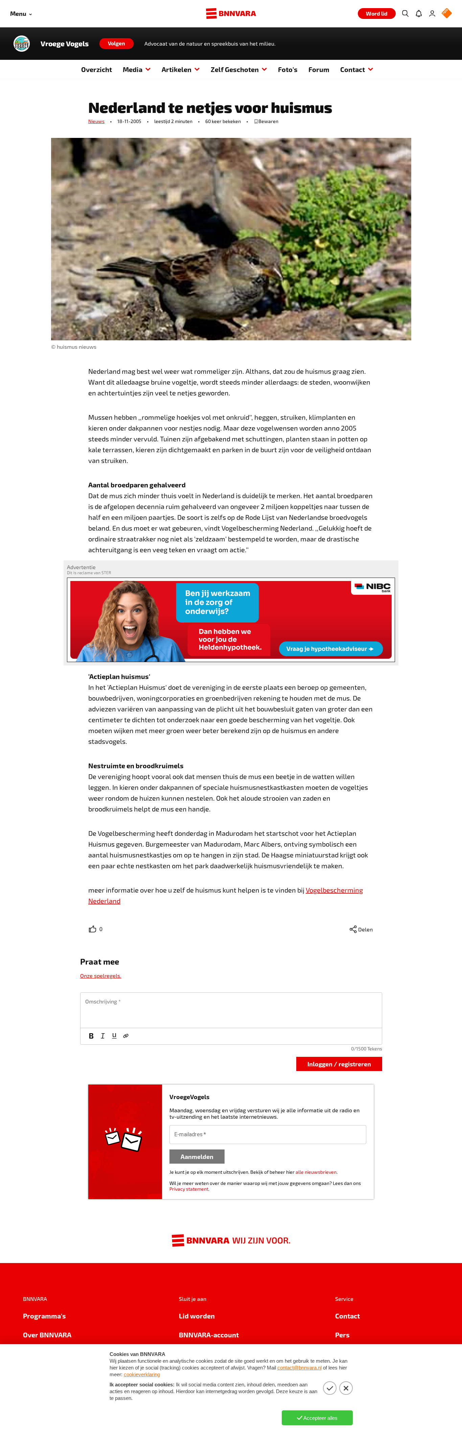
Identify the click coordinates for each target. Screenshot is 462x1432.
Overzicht (96, 69)
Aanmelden (197, 1156)
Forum (318, 69)
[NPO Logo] (447, 13)
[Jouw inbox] (419, 13)
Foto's (288, 69)
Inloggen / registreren (339, 1063)
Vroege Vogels (65, 44)
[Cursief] (102, 1036)
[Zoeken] (405, 13)
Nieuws (96, 121)
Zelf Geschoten (235, 69)
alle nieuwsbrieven (316, 1172)
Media (132, 69)
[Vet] (91, 1036)
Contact (352, 69)
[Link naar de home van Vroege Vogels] (22, 43)
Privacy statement (188, 1189)
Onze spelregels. (100, 975)
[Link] (125, 1036)
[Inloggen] (432, 13)
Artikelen (176, 69)
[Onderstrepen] (114, 1036)
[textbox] (231, 1010)
